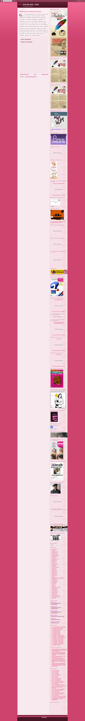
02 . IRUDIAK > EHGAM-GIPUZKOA (58, 637)
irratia (53, 576)
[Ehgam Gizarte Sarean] (52, 427)
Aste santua (58, 338)
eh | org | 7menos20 (55, 670)
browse (61, 195)
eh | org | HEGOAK (55, 677)
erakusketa (54, 564)
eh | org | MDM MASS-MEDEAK (57, 682)
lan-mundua (54, 581)
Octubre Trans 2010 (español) (56, 221)
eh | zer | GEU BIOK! (55, 691)
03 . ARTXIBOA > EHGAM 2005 (57, 638)
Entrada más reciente (24, 74)
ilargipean (53, 573)
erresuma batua (55, 567)
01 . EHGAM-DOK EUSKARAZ (57, 628)
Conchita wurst (54, 558)
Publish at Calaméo (55, 195)
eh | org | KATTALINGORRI (57, 678)
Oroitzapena (54, 588)
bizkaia (53, 557)
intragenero (54, 575)
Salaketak (54, 593)
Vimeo (61, 222)
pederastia (54, 589)
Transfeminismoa (55, 596)
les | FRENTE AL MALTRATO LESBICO (59, 696)
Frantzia (53, 568)
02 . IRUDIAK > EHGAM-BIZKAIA (58, 636)
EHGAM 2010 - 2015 (31, 5)
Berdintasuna (54, 555)
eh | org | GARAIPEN (55, 673)
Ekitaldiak (53, 561)
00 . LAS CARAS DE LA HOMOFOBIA (59, 626)
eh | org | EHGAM (55, 672)
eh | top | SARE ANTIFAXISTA (57, 690)
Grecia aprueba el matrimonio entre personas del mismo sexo (58, 657)
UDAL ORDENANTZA (59, 299)
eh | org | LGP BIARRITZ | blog (57, 681)
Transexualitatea (55, 595)
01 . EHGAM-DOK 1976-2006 (57, 629)
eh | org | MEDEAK (55, 683)
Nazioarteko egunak (55, 587)
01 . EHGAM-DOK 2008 (56, 631)
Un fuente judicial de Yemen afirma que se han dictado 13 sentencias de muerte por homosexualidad (59, 650)
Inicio (35, 74)
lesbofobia (54, 582)
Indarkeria (54, 574)
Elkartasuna (54, 563)
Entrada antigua (44, 74)
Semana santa (58, 354)
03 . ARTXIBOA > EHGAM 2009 (57, 643)
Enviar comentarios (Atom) (31, 76)
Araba (53, 550)
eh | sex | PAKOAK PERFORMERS (58, 689)
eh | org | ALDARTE (55, 671)
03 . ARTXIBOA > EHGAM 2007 (57, 641)
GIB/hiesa (53, 569)
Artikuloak (54, 552)
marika (53, 584)
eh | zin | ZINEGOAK (55, 695)
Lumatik (53, 583)
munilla (53, 586)
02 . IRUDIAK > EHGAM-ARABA (58, 635)
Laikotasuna (54, 580)
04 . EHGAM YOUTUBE (56, 644)
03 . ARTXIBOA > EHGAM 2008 (57, 642)
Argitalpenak (54, 551)
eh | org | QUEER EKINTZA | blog (58, 684)
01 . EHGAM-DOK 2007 (56, 630)
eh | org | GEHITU (55, 676)
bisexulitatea (54, 556)
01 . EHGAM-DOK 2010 (56, 634)
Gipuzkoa (53, 570)
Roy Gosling (54, 590)
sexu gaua (54, 594)
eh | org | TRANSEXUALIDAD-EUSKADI (59, 685)
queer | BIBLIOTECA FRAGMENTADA (59, 697)
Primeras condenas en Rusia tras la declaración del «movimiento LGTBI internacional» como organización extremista (58, 653)
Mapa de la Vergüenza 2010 (56, 129)
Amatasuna (54, 549)
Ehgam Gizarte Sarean (54, 425)
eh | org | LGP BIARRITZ (56, 679)
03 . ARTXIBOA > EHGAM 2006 (57, 640)
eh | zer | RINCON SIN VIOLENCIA (58, 692)
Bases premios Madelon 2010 (58, 183)
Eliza (53, 562)
